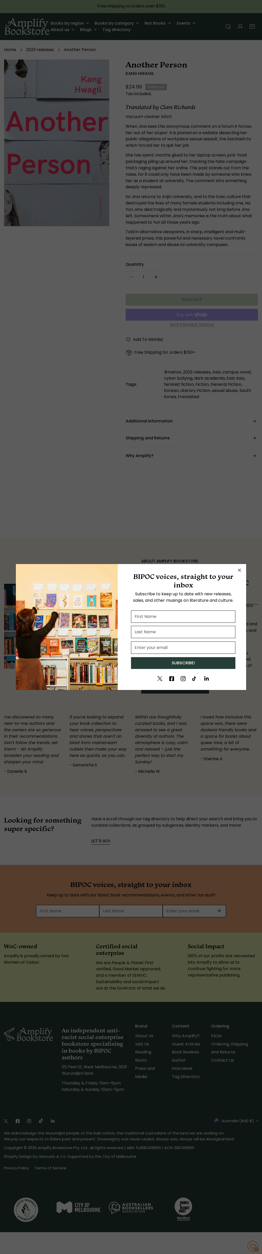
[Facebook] (171, 678)
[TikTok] (194, 678)
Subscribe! (183, 663)
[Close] (239, 570)
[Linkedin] (206, 678)
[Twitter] (159, 678)
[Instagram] (183, 678)
